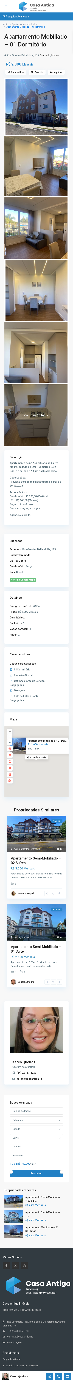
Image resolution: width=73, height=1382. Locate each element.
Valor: (33, 1163)
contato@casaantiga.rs (20, 1336)
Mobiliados (32, 24)
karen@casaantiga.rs (29, 1078)
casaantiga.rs (14, 1342)
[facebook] (6, 1265)
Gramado (45, 55)
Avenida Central (21, 849)
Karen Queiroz (23, 1062)
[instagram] (24, 1265)
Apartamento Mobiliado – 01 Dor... (47, 740)
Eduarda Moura (26, 982)
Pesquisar (36, 1173)
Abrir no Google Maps (23, 579)
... (53, 877)
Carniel (16, 937)
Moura (55, 55)
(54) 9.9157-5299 (26, 1072)
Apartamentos (19, 24)
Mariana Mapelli (26, 893)
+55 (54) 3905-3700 (18, 1331)
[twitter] (15, 1265)
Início (5, 24)
